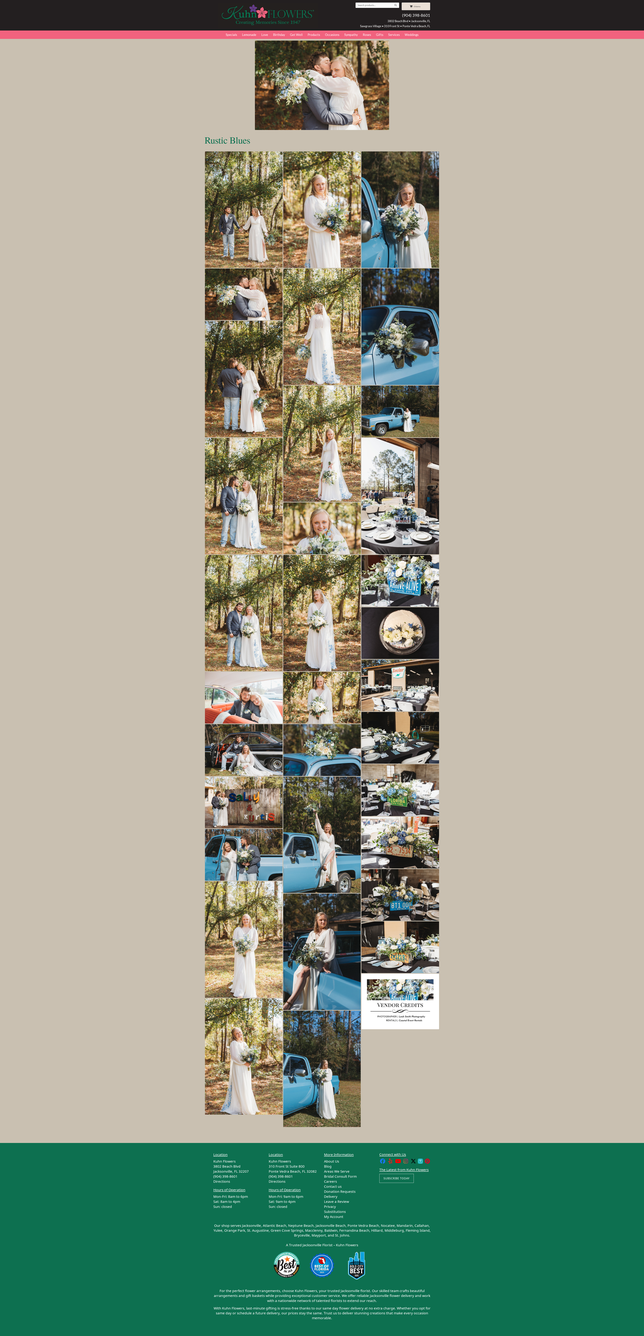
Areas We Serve (337, 1171)
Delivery (330, 1196)
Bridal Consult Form (340, 1176)
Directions (221, 1181)
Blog (328, 1166)
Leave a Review (336, 1201)
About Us (331, 1161)
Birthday (279, 35)
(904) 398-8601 (416, 15)
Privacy (330, 1206)
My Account (333, 1216)
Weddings (411, 35)
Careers (330, 1181)
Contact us (333, 1186)
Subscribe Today (397, 1178)
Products (314, 35)
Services (394, 35)
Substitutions (335, 1211)
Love (264, 35)
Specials (231, 35)
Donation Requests (340, 1191)
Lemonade (249, 35)
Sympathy (351, 35)
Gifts (379, 35)
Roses (367, 35)
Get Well (296, 35)
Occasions (332, 35)
